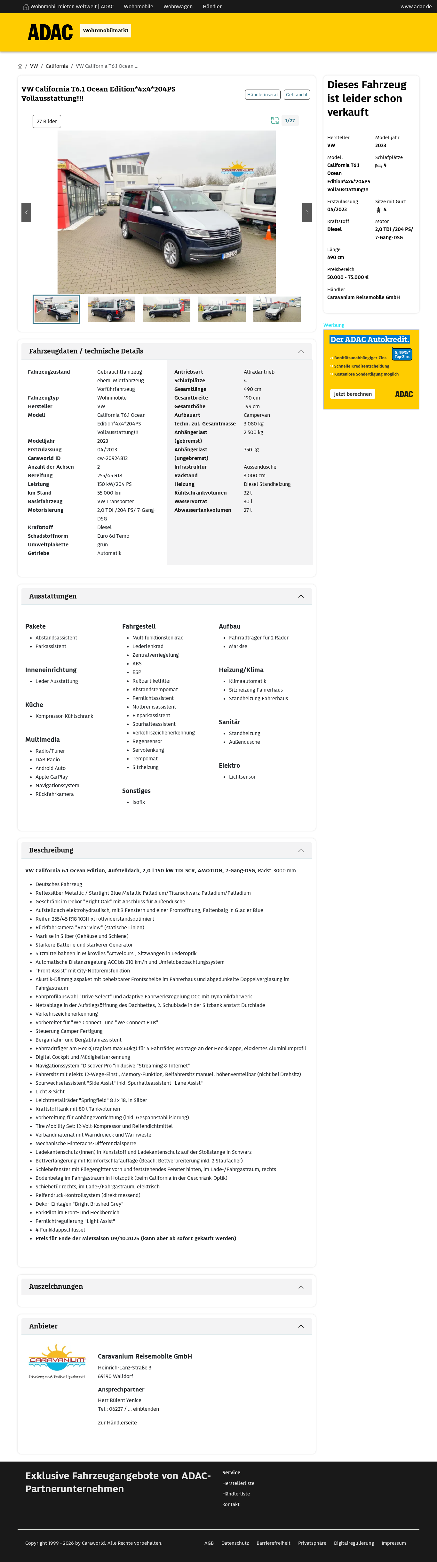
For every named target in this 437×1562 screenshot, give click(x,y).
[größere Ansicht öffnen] (275, 119)
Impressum (394, 1543)
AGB (209, 1543)
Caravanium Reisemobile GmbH (363, 297)
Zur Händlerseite (117, 1422)
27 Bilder (47, 121)
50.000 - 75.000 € (348, 277)
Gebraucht (297, 94)
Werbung (334, 325)
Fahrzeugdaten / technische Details (86, 351)
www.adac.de (416, 6)
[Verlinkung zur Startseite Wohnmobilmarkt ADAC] (45, 30)
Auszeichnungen (56, 1286)
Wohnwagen (178, 6)
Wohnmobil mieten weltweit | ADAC (71, 6)
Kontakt (231, 1504)
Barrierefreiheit (273, 1543)
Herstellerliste (238, 1483)
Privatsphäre (312, 1543)
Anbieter (43, 1326)
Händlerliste (236, 1494)
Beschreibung (51, 850)
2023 (102, 441)
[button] (26, 212)
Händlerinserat (262, 94)
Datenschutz (235, 1543)
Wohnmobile (138, 6)
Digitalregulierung (354, 1543)
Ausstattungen (53, 596)
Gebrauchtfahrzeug (119, 372)
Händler (212, 6)
